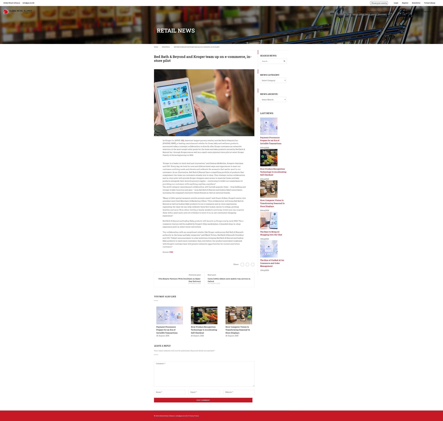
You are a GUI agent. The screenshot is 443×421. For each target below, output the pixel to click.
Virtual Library (429, 3)
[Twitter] (247, 264)
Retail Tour (412, 12)
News (398, 12)
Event (388, 12)
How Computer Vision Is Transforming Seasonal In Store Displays (238, 330)
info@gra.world (28, 3)
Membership (374, 12)
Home (360, 12)
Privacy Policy (193, 416)
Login (396, 3)
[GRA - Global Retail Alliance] (17, 12)
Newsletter (416, 3)
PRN (171, 252)
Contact (427, 12)
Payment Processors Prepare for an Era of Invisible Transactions (167, 330)
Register (405, 3)
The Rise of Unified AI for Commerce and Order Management (272, 263)
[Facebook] (242, 264)
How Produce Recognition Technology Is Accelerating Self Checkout (204, 330)
